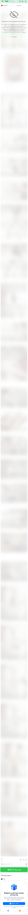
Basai (4, 879)
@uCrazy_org (15, 869)
